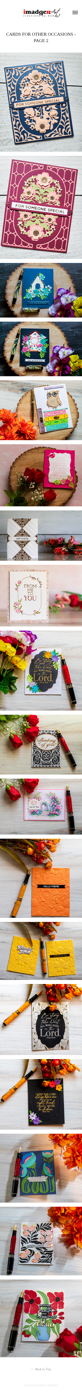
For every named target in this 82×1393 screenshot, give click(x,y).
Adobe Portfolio (48, 1385)
